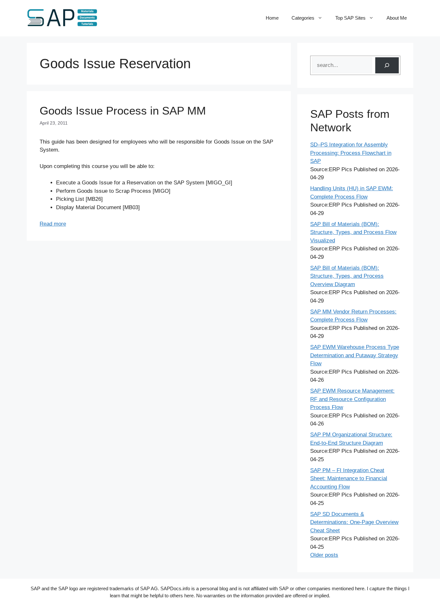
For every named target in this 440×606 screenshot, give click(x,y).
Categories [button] (303, 18)
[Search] (387, 65)
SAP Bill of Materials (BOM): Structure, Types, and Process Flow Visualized (353, 232)
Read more (53, 224)
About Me (397, 18)
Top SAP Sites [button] (350, 18)
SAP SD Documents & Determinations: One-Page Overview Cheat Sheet (354, 522)
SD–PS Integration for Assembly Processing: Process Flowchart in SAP (350, 153)
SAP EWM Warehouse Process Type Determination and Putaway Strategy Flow (354, 355)
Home (272, 18)
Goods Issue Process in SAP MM (123, 110)
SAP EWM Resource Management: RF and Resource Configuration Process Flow (352, 399)
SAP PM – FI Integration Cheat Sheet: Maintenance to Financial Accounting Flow (348, 478)
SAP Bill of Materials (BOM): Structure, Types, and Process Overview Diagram (347, 276)
